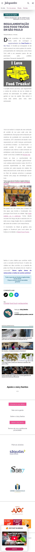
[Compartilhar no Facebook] (16, 295)
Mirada (19, 8)
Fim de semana (11, 8)
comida (6, 303)
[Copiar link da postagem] (6, 295)
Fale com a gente (18, 410)
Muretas (25, 8)
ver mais (31, 325)
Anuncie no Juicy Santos (17, 404)
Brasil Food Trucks (23, 232)
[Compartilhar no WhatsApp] (11, 295)
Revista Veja (26, 154)
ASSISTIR (14, 549)
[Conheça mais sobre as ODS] (17, 523)
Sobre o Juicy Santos (17, 416)
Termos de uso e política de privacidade (17, 429)
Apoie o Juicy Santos (17, 422)
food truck (14, 303)
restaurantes (23, 303)
